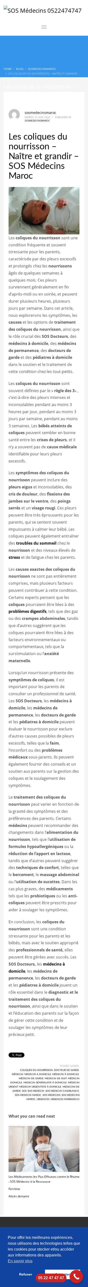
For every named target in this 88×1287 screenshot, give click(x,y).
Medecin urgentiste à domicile (40, 1087)
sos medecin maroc (28, 1095)
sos (24, 1091)
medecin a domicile (37, 1074)
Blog (19, 69)
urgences (43, 1099)
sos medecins (51, 1095)
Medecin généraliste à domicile (45, 1082)
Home (8, 69)
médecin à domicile (65, 1074)
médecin (17, 1074)
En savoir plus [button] (20, 1261)
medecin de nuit (56, 1078)
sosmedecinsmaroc (42, 69)
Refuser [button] (25, 1274)
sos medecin (36, 1091)
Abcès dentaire (19, 1196)
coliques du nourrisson (36, 1070)
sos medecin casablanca (62, 1091)
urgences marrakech (65, 1099)
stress (14, 557)
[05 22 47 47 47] (76, 1276)
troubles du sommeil (36, 543)
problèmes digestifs (27, 611)
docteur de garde (66, 1070)
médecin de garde (31, 1078)
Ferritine (14, 1189)
